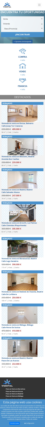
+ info (22, 60)
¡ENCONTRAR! (22, 34)
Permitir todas (14, 423)
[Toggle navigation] (39, 5)
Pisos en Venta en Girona (14, 391)
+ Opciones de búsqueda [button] (22, 41)
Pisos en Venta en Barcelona (15, 389)
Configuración (30, 423)
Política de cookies (31, 419)
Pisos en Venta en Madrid (14, 394)
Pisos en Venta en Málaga (14, 396)
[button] (5, 112)
